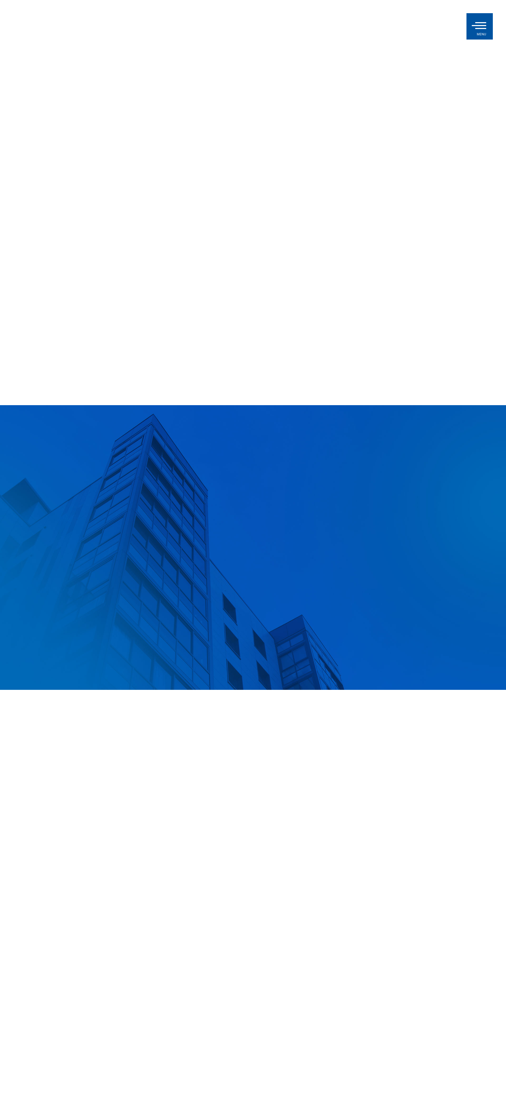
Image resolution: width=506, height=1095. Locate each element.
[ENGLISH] (453, 26)
